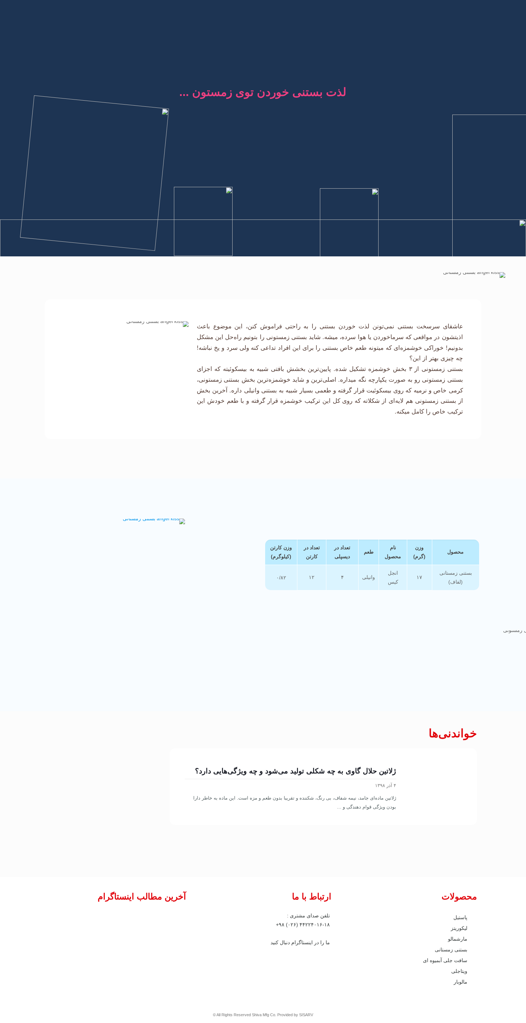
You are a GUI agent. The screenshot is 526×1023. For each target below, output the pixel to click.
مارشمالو (457, 939)
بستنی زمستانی (451, 949)
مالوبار (460, 982)
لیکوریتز (459, 928)
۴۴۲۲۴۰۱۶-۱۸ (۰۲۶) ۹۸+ (303, 924)
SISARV (306, 1015)
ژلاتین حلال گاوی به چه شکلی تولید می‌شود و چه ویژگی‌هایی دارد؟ (295, 771)
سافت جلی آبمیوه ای (445, 960)
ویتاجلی (459, 971)
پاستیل (460, 917)
